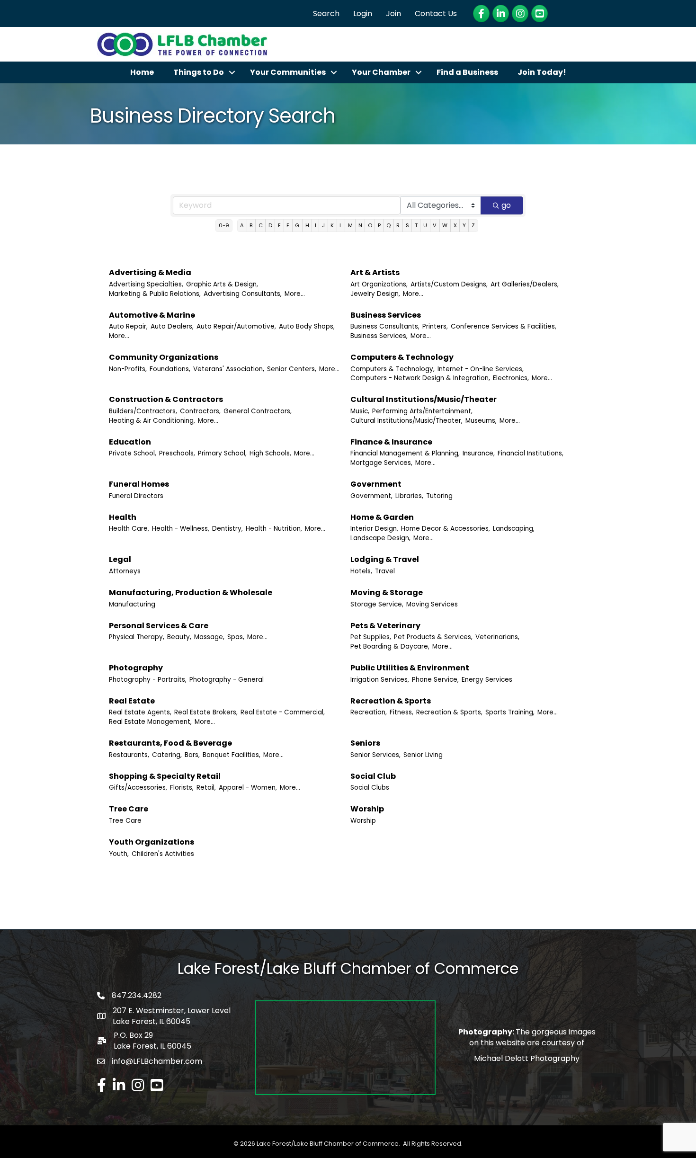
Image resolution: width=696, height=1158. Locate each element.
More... (295, 293)
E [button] (279, 225)
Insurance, (479, 453)
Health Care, (129, 528)
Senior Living (423, 754)
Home (142, 72)
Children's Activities (163, 853)
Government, (371, 495)
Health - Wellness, (180, 528)
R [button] (398, 225)
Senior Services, (375, 754)
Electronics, (511, 378)
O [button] (370, 225)
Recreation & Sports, (449, 712)
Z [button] (473, 225)
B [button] (251, 225)
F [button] (287, 225)
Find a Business (467, 72)
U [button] (425, 225)
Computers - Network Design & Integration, (420, 378)
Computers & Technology (402, 357)
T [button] (416, 225)
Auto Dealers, (172, 326)
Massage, (209, 636)
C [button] (261, 225)
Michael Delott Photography (527, 1058)
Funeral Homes (139, 484)
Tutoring (439, 495)
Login (362, 13)
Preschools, (177, 453)
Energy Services (487, 679)
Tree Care (128, 808)
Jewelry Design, (375, 293)
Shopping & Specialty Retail (165, 776)
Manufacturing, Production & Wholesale (190, 592)
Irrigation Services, (379, 679)
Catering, (167, 754)
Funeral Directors (136, 495)
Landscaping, (514, 528)
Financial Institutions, (530, 453)
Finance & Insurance (391, 441)
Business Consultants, (384, 326)
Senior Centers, (291, 369)
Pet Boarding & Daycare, (389, 646)
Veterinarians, (497, 636)
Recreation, (368, 712)
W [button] (444, 225)
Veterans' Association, (228, 369)
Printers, (435, 326)
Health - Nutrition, (274, 528)
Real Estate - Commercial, (283, 712)
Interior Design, (374, 528)
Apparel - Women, (248, 787)
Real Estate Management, (150, 721)
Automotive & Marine (152, 315)
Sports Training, (510, 712)
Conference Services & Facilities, (503, 326)
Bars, (192, 754)
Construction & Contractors (166, 399)
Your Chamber (381, 72)
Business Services (385, 315)
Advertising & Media (150, 272)
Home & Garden (382, 517)
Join (393, 13)
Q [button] (388, 225)
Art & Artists (375, 272)
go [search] (506, 205)
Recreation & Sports (390, 700)
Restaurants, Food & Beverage (170, 743)
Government (376, 484)
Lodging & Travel (384, 559)
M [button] (350, 225)
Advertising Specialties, (146, 284)
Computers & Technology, (392, 369)
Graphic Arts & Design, (222, 284)
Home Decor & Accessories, (445, 528)
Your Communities (288, 72)
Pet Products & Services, (433, 636)
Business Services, (379, 335)
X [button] (455, 225)
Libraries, (409, 495)
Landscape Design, (380, 538)
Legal (120, 559)
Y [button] (464, 225)
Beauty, (179, 636)
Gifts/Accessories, (138, 787)
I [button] (315, 225)
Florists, (182, 787)
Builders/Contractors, (143, 411)
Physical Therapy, (136, 636)
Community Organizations (163, 357)
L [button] (340, 225)
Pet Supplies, (370, 636)
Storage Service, (376, 604)
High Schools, (270, 453)
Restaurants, (129, 754)
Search (326, 13)
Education (130, 441)
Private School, (132, 453)
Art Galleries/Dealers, (525, 284)
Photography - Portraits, (148, 679)
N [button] (360, 225)
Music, (359, 411)
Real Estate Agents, (140, 712)
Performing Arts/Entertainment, (422, 411)
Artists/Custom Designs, (449, 284)
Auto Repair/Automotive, (236, 326)
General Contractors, (257, 411)
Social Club (373, 776)
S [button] (407, 225)
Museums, (481, 420)
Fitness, (401, 712)
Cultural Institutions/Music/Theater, (406, 420)
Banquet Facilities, (231, 754)
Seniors (365, 743)
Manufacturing (132, 604)
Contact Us (436, 13)
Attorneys (125, 571)
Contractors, (200, 411)
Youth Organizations (151, 842)
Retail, (206, 787)
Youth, (119, 853)
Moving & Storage (386, 592)
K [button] (332, 225)
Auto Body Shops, (307, 326)
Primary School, (222, 453)
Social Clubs (369, 787)
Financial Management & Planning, (405, 453)
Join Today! (542, 72)
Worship (367, 808)
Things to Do (198, 72)
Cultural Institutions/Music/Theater (423, 399)
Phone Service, (435, 679)
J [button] (323, 225)
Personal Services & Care (158, 625)
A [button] (242, 225)
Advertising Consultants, (243, 293)
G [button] (297, 225)
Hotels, (361, 571)
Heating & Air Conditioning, (152, 420)
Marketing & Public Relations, (155, 293)
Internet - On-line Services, (480, 369)
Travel (385, 571)
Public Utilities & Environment (409, 667)
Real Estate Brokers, (206, 712)
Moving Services (432, 604)
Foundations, (170, 369)
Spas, (235, 636)
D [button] (270, 225)
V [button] (435, 225)
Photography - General (226, 679)
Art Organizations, (379, 284)
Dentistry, (227, 528)
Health (122, 517)
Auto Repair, (128, 326)
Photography (136, 667)
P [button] (379, 225)
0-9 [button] (224, 225)
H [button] (307, 225)
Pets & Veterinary (385, 625)
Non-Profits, (128, 369)
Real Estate (132, 700)
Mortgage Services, (381, 462)
